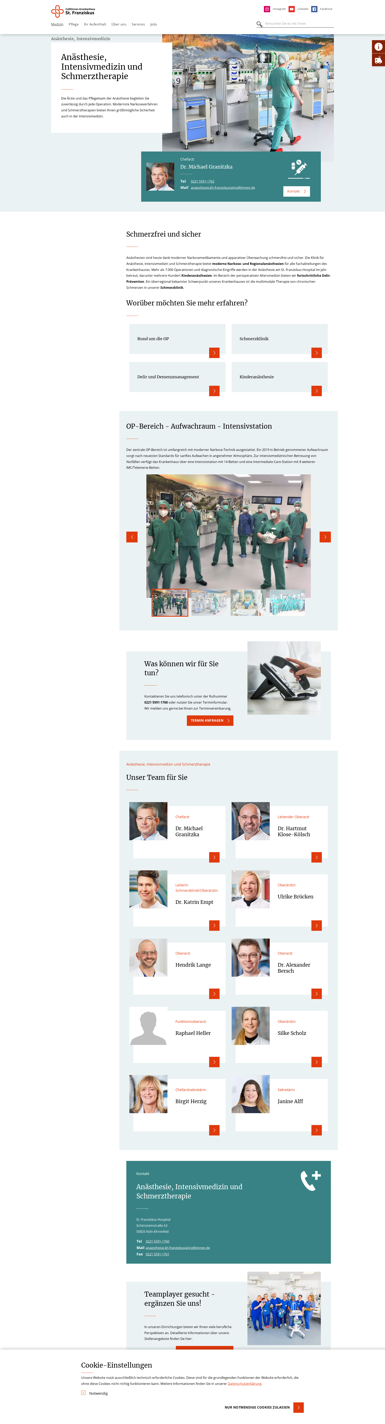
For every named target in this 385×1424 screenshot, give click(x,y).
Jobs (153, 24)
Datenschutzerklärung (244, 1383)
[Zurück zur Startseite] (73, 11)
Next (325, 537)
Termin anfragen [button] (207, 720)
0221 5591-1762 (202, 181)
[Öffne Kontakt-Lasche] (378, 46)
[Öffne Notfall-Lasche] (378, 59)
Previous (132, 537)
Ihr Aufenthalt (95, 24)
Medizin (57, 24)
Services (138, 24)
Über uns (118, 24)
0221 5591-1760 (157, 1241)
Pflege (74, 24)
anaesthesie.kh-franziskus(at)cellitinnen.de (223, 187)
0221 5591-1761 (157, 1254)
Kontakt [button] (293, 191)
